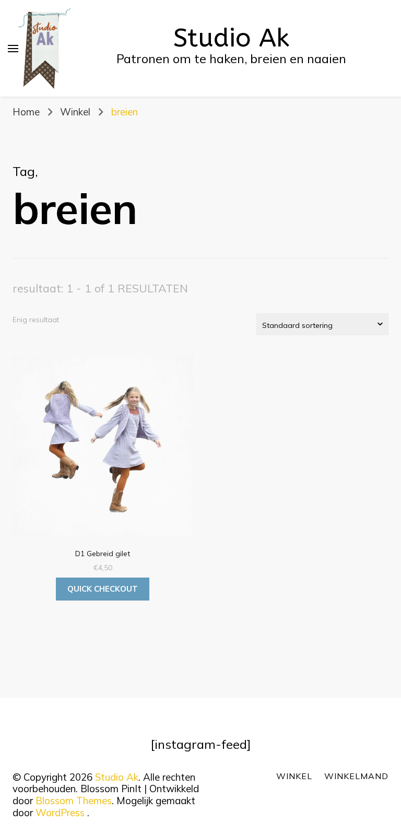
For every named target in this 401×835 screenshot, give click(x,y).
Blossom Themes (74, 800)
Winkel (294, 776)
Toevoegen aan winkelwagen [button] (103, 450)
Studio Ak (231, 38)
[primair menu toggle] (13, 48)
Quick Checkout (102, 589)
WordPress (60, 812)
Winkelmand (356, 776)
